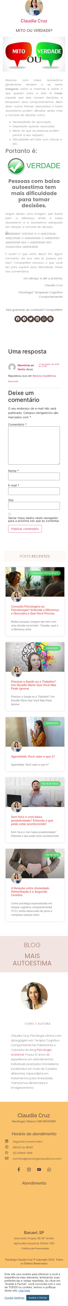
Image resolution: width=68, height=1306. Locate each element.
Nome (13, 470)
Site (10, 500)
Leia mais (24, 1290)
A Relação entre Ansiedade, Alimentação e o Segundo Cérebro (30, 891)
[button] (63, 6)
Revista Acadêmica (44, 375)
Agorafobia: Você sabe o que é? (33, 756)
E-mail (13, 485)
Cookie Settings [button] (14, 1297)
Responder (13, 381)
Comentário (17, 424)
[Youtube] (39, 1169)
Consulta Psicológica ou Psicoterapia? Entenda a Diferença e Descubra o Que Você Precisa (35, 610)
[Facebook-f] (19, 1169)
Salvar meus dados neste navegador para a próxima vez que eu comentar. (33, 519)
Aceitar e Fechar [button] (37, 1297)
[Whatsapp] (49, 1169)
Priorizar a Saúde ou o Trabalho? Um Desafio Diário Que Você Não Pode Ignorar (33, 685)
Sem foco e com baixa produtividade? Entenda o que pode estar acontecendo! (32, 820)
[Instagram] (29, 1169)
